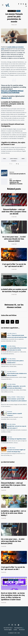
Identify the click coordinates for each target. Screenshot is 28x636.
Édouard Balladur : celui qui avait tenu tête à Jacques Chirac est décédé (14, 211)
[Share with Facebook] (16, 164)
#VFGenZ (20, 91)
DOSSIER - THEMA (11, 10)
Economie (9, 411)
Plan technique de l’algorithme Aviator (16, 439)
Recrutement (22, 629)
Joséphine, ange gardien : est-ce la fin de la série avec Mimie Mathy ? (13, 513)
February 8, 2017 (6, 98)
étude (4, 158)
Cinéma (5, 250)
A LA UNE (5, 196)
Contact (15, 629)
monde (23, 158)
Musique (11, 579)
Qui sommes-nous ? (8, 627)
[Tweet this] (18, 164)
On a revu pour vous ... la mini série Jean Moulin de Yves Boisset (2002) (14, 239)
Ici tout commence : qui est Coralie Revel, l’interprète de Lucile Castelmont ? (14, 400)
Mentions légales (8, 629)
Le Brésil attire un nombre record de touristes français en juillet (14, 290)
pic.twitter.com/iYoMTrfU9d (10, 92)
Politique (15, 196)
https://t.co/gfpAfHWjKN (9, 91)
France (18, 10)
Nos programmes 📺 (19, 627)
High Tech (9, 437)
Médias (14, 346)
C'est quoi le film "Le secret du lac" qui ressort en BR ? (13, 568)
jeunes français (13, 158)
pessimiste (13, 160)
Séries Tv (15, 223)
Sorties (16, 579)
